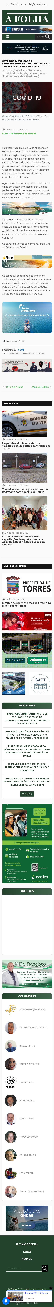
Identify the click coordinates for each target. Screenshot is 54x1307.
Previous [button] (10, 316)
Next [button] (46, 316)
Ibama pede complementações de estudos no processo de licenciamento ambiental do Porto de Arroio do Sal (27, 718)
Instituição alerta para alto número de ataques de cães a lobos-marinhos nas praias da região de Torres (27, 751)
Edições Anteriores (38, 4)
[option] (27, 261)
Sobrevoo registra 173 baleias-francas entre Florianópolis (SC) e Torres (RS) (27, 767)
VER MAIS (27, 793)
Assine (27, 1251)
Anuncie (27, 1258)
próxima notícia (40, 387)
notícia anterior (14, 387)
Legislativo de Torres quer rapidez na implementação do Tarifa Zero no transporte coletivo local (27, 781)
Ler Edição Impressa (17, 4)
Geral (21, 349)
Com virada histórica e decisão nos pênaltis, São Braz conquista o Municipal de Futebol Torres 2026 (27, 734)
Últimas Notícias (27, 1244)
